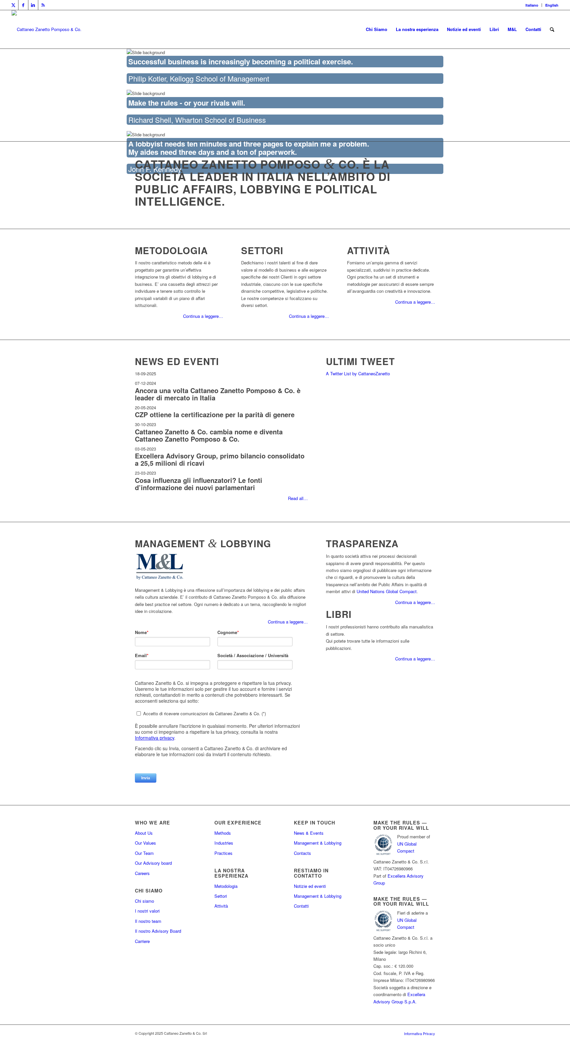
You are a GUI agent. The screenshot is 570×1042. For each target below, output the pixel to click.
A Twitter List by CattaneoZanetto (358, 373)
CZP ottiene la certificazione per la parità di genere (215, 414)
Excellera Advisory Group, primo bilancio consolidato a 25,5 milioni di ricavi (219, 459)
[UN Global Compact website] (383, 854)
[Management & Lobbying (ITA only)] (159, 579)
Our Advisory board (153, 863)
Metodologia (226, 886)
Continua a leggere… (203, 316)
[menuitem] (532, 5)
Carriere (142, 941)
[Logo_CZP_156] (46, 29)
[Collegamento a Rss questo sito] (43, 5)
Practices (223, 853)
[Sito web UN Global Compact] (383, 930)
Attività (221, 906)
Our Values (145, 843)
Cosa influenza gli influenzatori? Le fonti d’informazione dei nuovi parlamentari (198, 483)
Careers (142, 873)
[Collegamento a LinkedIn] (33, 5)
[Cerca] (552, 29)
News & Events (309, 833)
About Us (144, 833)
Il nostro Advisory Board (158, 931)
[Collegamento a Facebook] (23, 5)
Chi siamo (144, 901)
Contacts (302, 853)
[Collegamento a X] (13, 5)
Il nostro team (148, 921)
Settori (220, 896)
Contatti (301, 906)
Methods (222, 833)
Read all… (298, 498)
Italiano (531, 5)
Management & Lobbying (317, 843)
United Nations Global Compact (387, 591)
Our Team (144, 853)
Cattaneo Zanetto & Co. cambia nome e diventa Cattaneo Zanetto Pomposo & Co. (209, 435)
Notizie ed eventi (310, 886)
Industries (223, 843)
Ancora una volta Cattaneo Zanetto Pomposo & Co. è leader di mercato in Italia (218, 394)
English (551, 5)
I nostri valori (147, 911)
